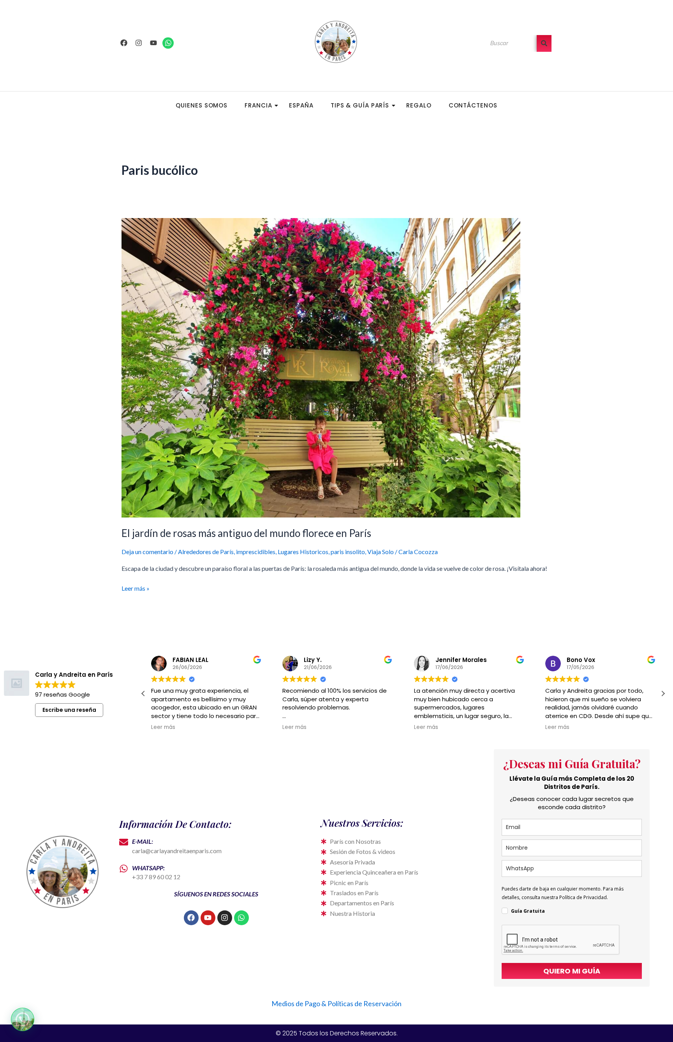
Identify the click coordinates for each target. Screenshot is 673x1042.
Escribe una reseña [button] (69, 710)
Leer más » (136, 587)
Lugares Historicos (303, 551)
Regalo (418, 105)
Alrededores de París (206, 551)
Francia (258, 105)
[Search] (544, 43)
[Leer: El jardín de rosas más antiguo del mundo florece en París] (336, 367)
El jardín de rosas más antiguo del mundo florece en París (246, 533)
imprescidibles (255, 551)
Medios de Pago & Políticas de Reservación (336, 1003)
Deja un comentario (147, 551)
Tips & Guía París (360, 105)
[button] (663, 693)
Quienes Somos (201, 105)
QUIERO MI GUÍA (571, 971)
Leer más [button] (163, 727)
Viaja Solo (380, 551)
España (301, 105)
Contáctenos (473, 105)
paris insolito (348, 551)
